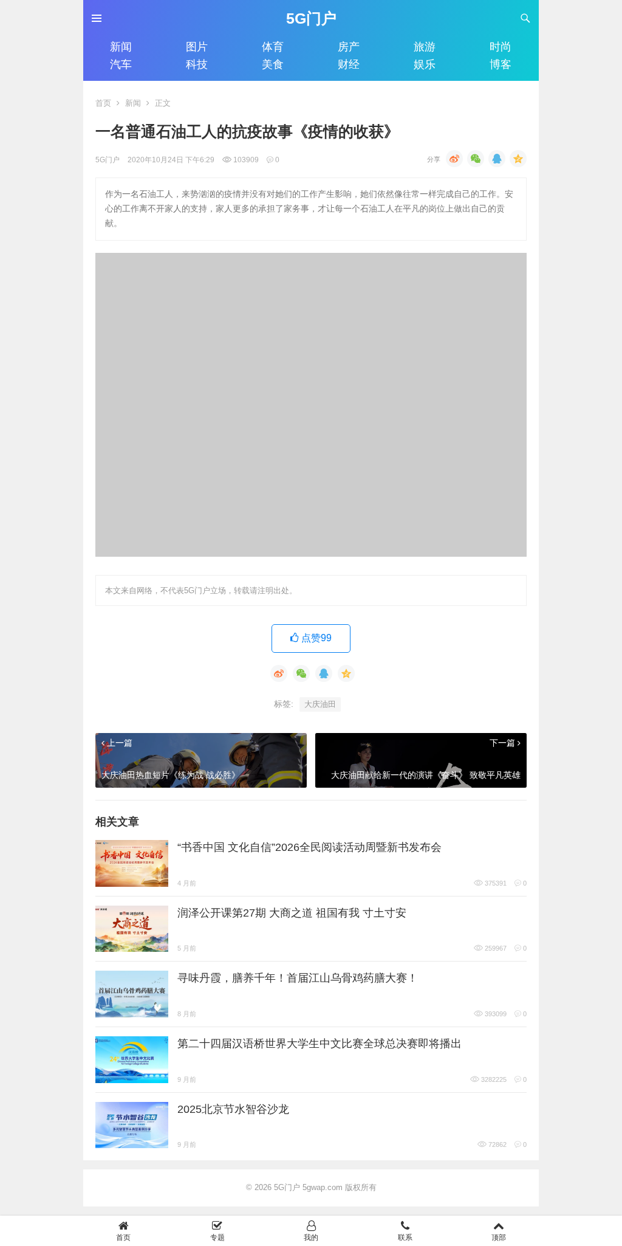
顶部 (498, 1237)
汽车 (121, 64)
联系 (405, 1237)
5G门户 (311, 18)
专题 (217, 1237)
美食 (273, 64)
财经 (349, 64)
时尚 (500, 47)
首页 (103, 103)
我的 (311, 1237)
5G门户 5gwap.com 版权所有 (325, 1187)
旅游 (425, 47)
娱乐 (425, 64)
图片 (197, 47)
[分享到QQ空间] (518, 158)
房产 (349, 47)
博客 (500, 64)
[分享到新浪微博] (454, 158)
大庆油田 (320, 704)
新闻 (121, 47)
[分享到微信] (475, 158)
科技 (197, 64)
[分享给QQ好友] (496, 158)
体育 (273, 47)
